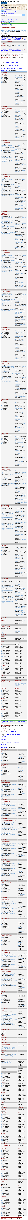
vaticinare (13, 731)
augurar (19, 68)
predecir (8, 743)
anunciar (3, 744)
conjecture (4, 736)
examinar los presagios (8, 68)
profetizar (15, 743)
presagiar (4, 70)
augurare (18, 721)
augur (12, 62)
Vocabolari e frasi (6, 24)
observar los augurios (12, 65)
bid (17, 62)
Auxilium (8, 9)
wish (7, 62)
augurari (18, 38)
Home (3, 7)
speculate (4, 739)
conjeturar (4, 747)
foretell (17, 735)
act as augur (9, 735)
